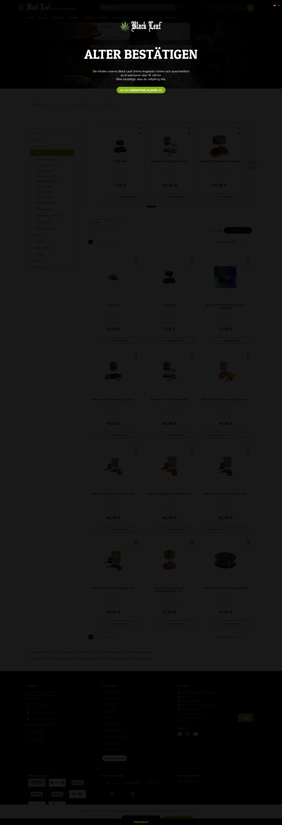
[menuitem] (275, 2)
